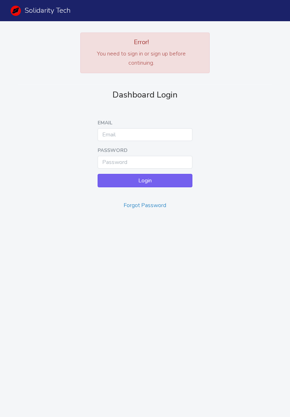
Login (145, 180)
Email (105, 122)
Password (113, 150)
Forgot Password (145, 205)
